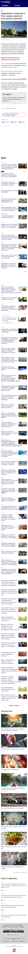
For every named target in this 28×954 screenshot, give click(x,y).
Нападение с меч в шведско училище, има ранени (9, 298)
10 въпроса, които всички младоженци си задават (12, 867)
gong (3, 919)
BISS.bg (10, 925)
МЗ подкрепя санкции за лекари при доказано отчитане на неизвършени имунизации (9, 308)
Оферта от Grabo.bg (4, 315)
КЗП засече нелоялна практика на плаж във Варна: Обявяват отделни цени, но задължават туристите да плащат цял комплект (11, 289)
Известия (23, 941)
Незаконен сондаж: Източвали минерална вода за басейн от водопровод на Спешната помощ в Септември (9, 453)
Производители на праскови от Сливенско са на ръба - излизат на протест (9, 527)
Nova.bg (16, 927)
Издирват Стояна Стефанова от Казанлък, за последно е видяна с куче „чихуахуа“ (9, 226)
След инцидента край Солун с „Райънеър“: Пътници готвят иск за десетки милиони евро (9, 388)
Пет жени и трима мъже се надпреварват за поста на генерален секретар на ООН (9, 508)
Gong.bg (13, 924)
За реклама (9, 938)
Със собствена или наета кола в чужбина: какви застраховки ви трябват (12, 729)
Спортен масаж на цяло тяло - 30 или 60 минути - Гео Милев (9, 320)
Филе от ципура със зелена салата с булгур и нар (13, 847)
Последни (5, 5)
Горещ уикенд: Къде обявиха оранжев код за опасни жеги (8, 618)
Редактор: (3, 108)
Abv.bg (5, 924)
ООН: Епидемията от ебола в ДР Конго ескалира (9, 552)
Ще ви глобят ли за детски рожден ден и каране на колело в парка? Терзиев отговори (9, 610)
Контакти (22, 938)
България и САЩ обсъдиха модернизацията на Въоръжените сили (9, 200)
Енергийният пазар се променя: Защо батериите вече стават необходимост (9, 175)
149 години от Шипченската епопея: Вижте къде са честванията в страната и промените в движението (9, 583)
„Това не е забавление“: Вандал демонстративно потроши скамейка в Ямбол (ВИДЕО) (9, 415)
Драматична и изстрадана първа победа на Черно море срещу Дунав (13, 916)
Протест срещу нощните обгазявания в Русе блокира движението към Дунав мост (14, 99)
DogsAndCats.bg (19, 924)
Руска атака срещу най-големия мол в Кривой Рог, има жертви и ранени (9, 183)
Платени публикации (16, 938)
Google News (6, 122)
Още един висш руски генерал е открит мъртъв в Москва (9, 368)
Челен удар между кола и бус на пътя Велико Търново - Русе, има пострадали (9, 209)
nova (3, 890)
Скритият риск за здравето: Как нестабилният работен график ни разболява (12, 906)
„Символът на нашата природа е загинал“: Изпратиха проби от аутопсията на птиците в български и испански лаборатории (12, 680)
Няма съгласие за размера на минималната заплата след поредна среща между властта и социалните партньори (9, 247)
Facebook (15, 122)
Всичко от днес (14, 705)
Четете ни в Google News (14, 934)
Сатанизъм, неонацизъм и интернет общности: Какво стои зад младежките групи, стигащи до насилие (9, 166)
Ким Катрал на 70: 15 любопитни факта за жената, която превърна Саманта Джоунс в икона (13, 896)
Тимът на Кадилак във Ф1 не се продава (12, 808)
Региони (17, 5)
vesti (3, 910)
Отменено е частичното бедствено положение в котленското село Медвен (9, 536)
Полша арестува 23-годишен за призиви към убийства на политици (8, 499)
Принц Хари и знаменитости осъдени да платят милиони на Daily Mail (9, 330)
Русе (3, 158)
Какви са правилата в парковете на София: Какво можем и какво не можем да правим (9, 670)
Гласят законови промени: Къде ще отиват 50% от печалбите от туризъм (9, 463)
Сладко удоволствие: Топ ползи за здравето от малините (8, 654)
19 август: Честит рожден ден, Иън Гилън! (12, 749)
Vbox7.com (9, 924)
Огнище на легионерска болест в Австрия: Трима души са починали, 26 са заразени (8, 472)
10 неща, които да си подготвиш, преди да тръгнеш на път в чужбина (13, 788)
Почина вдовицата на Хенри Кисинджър (9, 191)
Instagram (23, 122)
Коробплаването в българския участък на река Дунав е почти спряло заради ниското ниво (9, 481)
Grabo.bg (21, 925)
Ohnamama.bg (16, 925)
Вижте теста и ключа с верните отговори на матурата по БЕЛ (7, 406)
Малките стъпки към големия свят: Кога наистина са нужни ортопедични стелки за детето (10, 627)
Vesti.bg (12, 927)
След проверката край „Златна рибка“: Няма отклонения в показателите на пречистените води (9, 360)
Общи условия (19, 946)
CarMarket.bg (5, 925)
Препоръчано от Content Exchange (19, 872)
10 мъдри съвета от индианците (10, 769)
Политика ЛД (16, 941)
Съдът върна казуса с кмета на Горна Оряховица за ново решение (9, 256)
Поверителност (7, 941)
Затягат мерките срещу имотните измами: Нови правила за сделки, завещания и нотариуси (8, 350)
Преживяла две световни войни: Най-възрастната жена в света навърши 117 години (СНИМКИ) (9, 571)
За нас (4, 938)
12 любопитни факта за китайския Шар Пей (8, 216)
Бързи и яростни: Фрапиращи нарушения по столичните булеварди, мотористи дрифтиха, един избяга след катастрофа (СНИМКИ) (11, 442)
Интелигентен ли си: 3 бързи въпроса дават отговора (13, 827)
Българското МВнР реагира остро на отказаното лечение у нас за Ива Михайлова (9, 397)
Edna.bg (8, 927)
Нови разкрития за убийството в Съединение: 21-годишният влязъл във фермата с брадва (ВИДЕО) (9, 562)
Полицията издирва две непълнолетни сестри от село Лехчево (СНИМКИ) (8, 544)
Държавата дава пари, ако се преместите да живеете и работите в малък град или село (9, 592)
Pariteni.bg (4, 927)
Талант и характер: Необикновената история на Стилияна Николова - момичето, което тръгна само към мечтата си (14, 885)
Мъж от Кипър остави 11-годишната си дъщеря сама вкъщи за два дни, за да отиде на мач (9, 697)
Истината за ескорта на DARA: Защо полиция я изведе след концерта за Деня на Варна (8, 636)
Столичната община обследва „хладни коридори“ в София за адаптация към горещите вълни (8, 517)
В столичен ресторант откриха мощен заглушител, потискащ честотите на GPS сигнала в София (9, 237)
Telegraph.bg (21, 927)
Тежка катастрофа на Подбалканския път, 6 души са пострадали (9, 433)
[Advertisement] (14, 140)
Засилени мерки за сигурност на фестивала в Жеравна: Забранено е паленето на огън (9, 424)
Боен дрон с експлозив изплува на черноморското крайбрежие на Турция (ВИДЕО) (9, 491)
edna (3, 900)
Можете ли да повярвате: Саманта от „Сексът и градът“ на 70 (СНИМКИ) (8, 644)
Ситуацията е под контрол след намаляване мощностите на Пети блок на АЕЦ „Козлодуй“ (9, 601)
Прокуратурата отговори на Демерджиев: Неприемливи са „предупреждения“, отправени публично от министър (9, 340)
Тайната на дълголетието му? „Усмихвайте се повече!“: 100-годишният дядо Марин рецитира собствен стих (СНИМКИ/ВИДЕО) (10, 378)
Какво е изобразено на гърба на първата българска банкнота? (8, 661)
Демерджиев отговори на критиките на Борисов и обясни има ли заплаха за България (9, 266)
